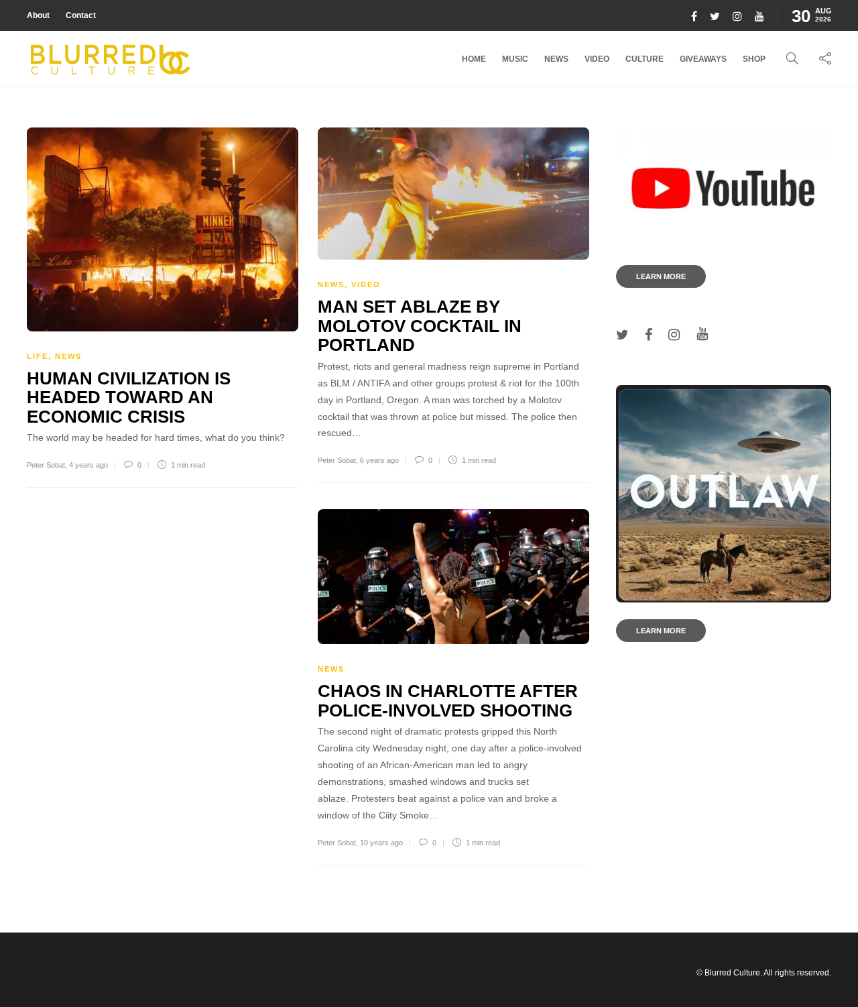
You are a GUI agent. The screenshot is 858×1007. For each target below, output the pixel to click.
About (38, 15)
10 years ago (381, 843)
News (556, 59)
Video (597, 59)
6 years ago (379, 460)
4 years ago (88, 465)
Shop (754, 59)
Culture (644, 59)
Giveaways (703, 59)
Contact (81, 15)
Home (474, 59)
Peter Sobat (46, 465)
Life (37, 356)
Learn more (661, 276)
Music (515, 59)
